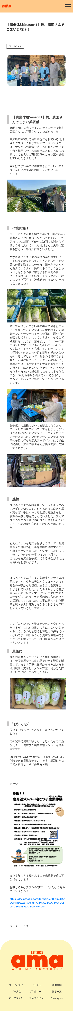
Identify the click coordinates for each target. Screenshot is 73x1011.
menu (68, 6)
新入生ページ (36, 992)
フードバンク (15, 46)
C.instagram (57, 998)
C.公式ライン (16, 998)
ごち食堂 (16, 992)
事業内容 (57, 985)
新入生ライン (36, 998)
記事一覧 (57, 992)
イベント (36, 985)
